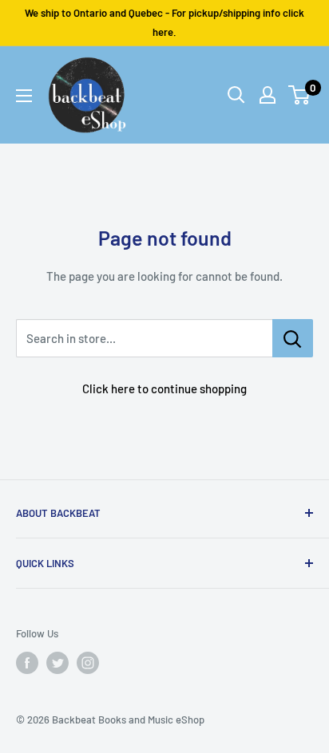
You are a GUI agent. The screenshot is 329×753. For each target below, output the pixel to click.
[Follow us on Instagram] (88, 663)
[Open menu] (24, 95)
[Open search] (236, 95)
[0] (300, 94)
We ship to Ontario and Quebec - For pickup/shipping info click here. (164, 22)
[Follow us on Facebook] (27, 663)
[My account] (267, 95)
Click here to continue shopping (164, 388)
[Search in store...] (292, 338)
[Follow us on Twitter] (57, 663)
